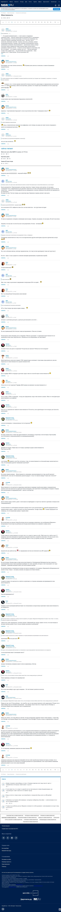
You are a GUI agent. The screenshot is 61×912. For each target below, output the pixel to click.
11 (35, 22)
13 (41, 22)
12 (38, 22)
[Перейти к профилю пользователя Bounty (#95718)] (3, 61)
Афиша (39, 1)
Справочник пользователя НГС (10, 828)
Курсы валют (46, 1)
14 (44, 22)
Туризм (35, 1)
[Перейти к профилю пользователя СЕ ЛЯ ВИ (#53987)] (3, 483)
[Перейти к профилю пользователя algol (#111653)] (3, 181)
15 (47, 22)
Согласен (56, 9)
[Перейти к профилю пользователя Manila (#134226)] (3, 356)
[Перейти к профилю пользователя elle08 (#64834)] (3, 546)
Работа (11, 1)
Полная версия (6, 826)
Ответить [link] (3, 69)
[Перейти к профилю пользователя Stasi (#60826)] (3, 263)
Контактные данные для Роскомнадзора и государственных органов (17, 872)
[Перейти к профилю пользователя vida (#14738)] (3, 381)
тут (2, 53)
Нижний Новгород (6, 850)
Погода (21, 1)
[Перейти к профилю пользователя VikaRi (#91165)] (3, 369)
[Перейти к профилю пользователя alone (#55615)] (3, 95)
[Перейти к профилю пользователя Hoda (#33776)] (3, 697)
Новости (16, 1)
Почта (30, 1)
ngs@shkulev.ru (19, 884)
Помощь (4, 866)
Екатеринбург (5, 848)
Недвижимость (4, 1)
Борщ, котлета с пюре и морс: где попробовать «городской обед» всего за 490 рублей (28, 795)
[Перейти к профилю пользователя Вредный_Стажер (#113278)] (3, 419)
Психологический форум (21, 12)
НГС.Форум (3, 12)
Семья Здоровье (10, 12)
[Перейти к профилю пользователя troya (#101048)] (3, 602)
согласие (3, 9)
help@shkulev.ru (12, 886)
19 (55, 22)
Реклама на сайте (6, 859)
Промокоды (54, 1)
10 (32, 22)
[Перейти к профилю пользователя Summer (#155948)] (3, 345)
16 (50, 22)
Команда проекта (6, 861)
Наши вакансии (6, 864)
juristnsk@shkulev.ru (38, 885)
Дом (26, 1)
